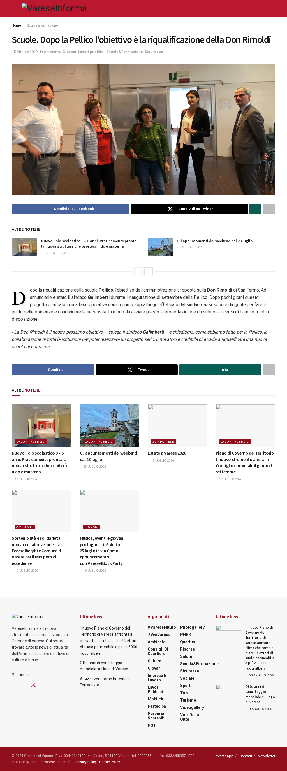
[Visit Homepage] (54, 8)
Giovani (69, 52)
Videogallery (192, 707)
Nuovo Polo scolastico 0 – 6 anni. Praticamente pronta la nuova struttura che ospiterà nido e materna (89, 243)
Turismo (188, 700)
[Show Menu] (14, 8)
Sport (185, 685)
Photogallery (192, 627)
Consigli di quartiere (158, 651)
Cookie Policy (109, 762)
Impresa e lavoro (157, 677)
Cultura (154, 661)
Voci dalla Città (189, 716)
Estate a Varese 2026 (167, 453)
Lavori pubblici (91, 52)
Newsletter (266, 756)
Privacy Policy (86, 762)
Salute (186, 656)
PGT (152, 725)
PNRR (185, 634)
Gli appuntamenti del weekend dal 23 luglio (215, 240)
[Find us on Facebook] (14, 685)
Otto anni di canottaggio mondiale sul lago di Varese (260, 694)
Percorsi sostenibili (158, 715)
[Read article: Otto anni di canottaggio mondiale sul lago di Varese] (228, 693)
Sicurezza (154, 52)
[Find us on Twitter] (33, 685)
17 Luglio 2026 (230, 479)
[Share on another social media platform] (269, 209)
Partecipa (157, 706)
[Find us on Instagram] (23, 685)
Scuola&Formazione (42, 25)
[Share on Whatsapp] (255, 209)
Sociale (187, 678)
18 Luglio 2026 (162, 460)
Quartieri (188, 642)
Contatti (245, 756)
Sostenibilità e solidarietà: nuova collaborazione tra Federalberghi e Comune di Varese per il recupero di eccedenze (37, 550)
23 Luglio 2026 (191, 247)
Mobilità (155, 699)
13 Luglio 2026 (26, 570)
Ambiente (52, 52)
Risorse (187, 649)
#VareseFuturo (162, 627)
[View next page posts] (148, 271)
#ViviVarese (163, 442)
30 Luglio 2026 (55, 253)
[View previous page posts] (138, 271)
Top (184, 693)
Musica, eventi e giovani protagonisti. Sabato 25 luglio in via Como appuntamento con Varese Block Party (102, 550)
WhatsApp (224, 756)
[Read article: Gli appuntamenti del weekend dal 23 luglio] (160, 247)
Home (16, 25)
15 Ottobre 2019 (25, 52)
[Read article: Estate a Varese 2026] (177, 425)
